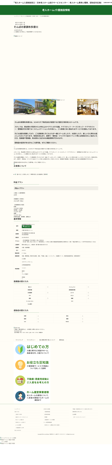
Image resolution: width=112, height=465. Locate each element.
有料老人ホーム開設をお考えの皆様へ (52, 425)
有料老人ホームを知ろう (21, 422)
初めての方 (17, 411)
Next (99, 109)
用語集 (45, 417)
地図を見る (27, 226)
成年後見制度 (47, 414)
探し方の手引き (18, 430)
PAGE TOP (108, 449)
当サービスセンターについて (79, 417)
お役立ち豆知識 (47, 409)
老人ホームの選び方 (20, 419)
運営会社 (61, 340)
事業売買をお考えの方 (77, 411)
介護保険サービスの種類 (49, 419)
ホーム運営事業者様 (48, 422)
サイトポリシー (31, 340)
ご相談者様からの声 (20, 427)
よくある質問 (18, 425)
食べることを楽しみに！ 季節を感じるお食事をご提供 (31, 174)
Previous (12, 109)
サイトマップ (19, 340)
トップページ (17, 409)
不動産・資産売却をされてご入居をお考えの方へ (83, 409)
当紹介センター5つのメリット (22, 417)
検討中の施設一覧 (20, 22)
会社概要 (74, 414)
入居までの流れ (19, 414)
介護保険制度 (47, 411)
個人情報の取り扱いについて (47, 340)
